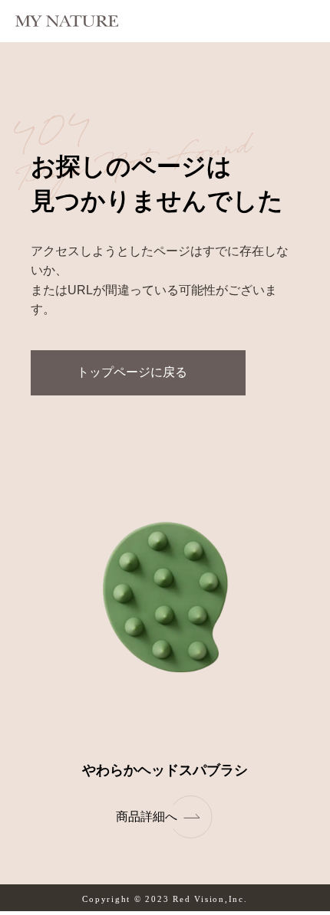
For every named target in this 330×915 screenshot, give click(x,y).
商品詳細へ (146, 816)
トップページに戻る (132, 372)
